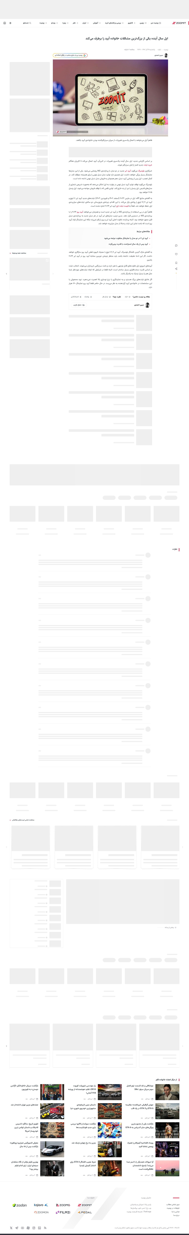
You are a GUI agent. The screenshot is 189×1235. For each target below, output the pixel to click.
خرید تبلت (148, 165)
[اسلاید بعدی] (6, 274)
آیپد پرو (80, 212)
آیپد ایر (128, 171)
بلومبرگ (141, 171)
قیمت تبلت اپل (122, 206)
